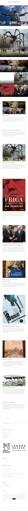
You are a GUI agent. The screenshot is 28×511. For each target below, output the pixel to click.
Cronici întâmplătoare (18, 367)
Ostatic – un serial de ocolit (7, 468)
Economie (4, 433)
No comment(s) (12, 137)
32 (9, 418)
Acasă (6, 3)
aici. (7, 459)
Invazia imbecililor (9, 387)
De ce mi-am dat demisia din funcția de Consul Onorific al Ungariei (13, 473)
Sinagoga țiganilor (9, 402)
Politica (20, 3)
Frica (2, 93)
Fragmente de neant (15, 3)
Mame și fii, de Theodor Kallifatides (8, 475)
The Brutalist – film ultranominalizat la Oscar (10, 476)
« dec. (3, 501)
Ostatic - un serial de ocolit (7, 81)
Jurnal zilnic (9, 3)
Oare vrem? (3, 69)
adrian (7, 55)
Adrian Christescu (14, 2)
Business (4, 431)
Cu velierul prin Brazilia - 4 (14, 15)
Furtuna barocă (8, 359)
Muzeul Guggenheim (6, 54)
